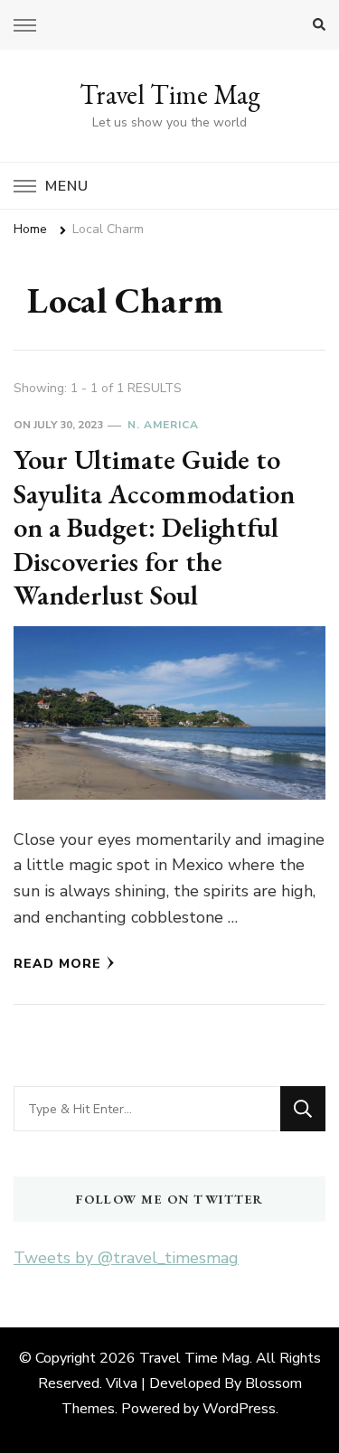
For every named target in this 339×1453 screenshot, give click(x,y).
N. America (163, 424)
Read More (57, 963)
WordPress (239, 1409)
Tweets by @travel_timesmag (126, 1258)
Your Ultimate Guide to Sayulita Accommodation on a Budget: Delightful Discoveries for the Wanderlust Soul (154, 527)
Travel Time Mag (170, 94)
